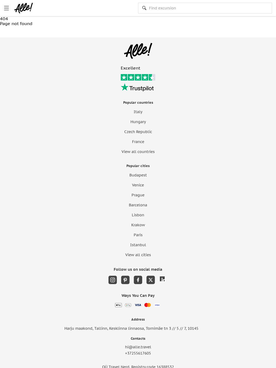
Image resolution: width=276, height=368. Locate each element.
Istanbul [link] (138, 244)
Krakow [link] (138, 225)
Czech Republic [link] (138, 131)
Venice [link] (138, 185)
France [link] (138, 141)
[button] (23, 31)
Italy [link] (138, 111)
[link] (6, 8)
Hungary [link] (138, 121)
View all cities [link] (138, 254)
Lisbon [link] (138, 215)
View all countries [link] (138, 151)
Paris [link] (138, 234)
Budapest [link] (138, 175)
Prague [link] (138, 195)
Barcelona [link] (138, 205)
